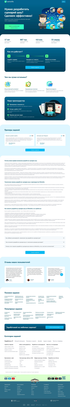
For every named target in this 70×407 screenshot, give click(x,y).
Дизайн (59, 389)
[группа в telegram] (9, 379)
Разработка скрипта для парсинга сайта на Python (19, 297)
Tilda (21, 361)
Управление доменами (38, 361)
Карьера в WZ (46, 388)
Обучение (18, 388)
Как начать (6, 386)
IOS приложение (7, 360)
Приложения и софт (9, 358)
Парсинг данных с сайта (9, 346)
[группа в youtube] (13, 379)
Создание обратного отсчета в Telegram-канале (28, 319)
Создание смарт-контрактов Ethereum (30, 297)
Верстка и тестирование (52, 344)
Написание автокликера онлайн (19, 302)
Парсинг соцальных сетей (9, 348)
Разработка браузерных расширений (11, 368)
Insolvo (32, 391)
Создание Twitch (41, 302)
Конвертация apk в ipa (50, 317)
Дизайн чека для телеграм (39, 312)
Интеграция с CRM (51, 364)
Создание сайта (22, 346)
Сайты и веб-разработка (25, 344)
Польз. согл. (46, 389)
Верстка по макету (50, 346)
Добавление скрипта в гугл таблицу (61, 297)
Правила (18, 392)
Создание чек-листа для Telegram (19, 300)
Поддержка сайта (22, 351)
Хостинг (35, 363)
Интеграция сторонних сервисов (38, 348)
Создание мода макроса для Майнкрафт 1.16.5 (9, 300)
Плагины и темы (23, 366)
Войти (63, 1)
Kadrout (32, 392)
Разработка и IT (60, 388)
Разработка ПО (22, 349)
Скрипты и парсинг (9, 344)
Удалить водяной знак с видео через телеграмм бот (28, 316)
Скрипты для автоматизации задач (11, 351)
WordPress (21, 360)
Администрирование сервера (39, 360)
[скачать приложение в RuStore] (60, 379)
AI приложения (7, 363)
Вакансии (32, 388)
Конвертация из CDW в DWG (17, 317)
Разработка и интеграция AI (38, 344)
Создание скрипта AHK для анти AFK (9, 297)
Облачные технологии (38, 364)
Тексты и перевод (61, 392)
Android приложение (8, 361)
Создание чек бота (50, 312)
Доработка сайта (22, 348)
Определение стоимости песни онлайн (9, 302)
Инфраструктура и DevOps (40, 358)
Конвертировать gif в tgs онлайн (50, 315)
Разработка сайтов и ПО (9, 372)
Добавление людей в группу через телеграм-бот (60, 313)
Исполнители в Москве (61, 396)
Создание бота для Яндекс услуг (8, 316)
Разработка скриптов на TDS (31, 302)
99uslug (32, 394)
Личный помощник (61, 394)
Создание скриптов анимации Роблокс (51, 297)
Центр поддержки (34, 386)
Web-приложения (8, 364)
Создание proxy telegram (7, 313)
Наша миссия (46, 386)
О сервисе (18, 386)
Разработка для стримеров (24, 354)
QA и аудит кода (50, 354)
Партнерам (19, 391)
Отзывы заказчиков (47, 391)
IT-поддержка (37, 368)
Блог (32, 389)
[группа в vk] (6, 379)
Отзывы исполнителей (47, 392)
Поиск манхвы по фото (17, 312)
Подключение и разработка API (38, 349)
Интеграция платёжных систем (38, 353)
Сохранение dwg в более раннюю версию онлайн (39, 315)
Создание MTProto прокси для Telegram (40, 317)
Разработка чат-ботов (53, 358)
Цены (5, 388)
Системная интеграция (36, 351)
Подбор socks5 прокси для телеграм (8, 319)
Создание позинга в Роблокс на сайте (17, 315)
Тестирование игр (50, 353)
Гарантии (6, 391)
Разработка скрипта (8, 349)
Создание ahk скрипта (50, 299)
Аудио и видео (60, 391)
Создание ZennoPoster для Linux (41, 300)
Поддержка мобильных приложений (11, 366)
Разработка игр (22, 353)
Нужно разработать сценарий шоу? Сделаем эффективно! (30, 372)
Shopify (21, 364)
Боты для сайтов (51, 363)
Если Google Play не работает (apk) (53, 380)
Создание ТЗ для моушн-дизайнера (41, 297)
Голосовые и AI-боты (52, 366)
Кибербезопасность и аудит (39, 366)
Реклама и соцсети (61, 386)
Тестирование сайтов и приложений (53, 351)
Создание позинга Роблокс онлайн (27, 313)
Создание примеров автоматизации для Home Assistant (30, 300)
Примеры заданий (7, 389)
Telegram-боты (51, 360)
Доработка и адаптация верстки (53, 348)
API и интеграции (35, 346)
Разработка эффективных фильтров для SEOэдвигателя (51, 301)
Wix (20, 363)
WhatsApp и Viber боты (52, 361)
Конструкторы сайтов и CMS (26, 358)
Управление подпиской (21, 394)
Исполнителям (19, 389)
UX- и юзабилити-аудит (51, 349)
